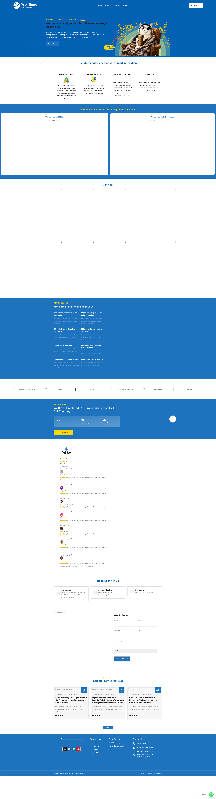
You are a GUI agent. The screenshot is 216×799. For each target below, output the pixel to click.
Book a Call (195, 5)
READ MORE (59, 715)
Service (116, 5)
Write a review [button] (64, 466)
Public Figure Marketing (117, 746)
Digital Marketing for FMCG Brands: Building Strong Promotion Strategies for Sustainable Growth (108, 700)
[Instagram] (64, 749)
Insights (125, 5)
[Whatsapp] (211, 794)
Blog (96, 749)
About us (96, 746)
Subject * (139, 630)
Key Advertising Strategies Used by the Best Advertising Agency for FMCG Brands (71, 700)
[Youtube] (78, 749)
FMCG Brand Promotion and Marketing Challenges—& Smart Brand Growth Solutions (143, 700)
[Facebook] (69, 749)
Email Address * (118, 630)
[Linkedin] (74, 749)
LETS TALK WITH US (62, 432)
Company (107, 5)
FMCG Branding (114, 743)
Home (100, 5)
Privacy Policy (158, 773)
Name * (116, 620)
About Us (51, 44)
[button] (5, 145)
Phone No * (140, 620)
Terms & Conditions (146, 773)
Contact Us (96, 752)
